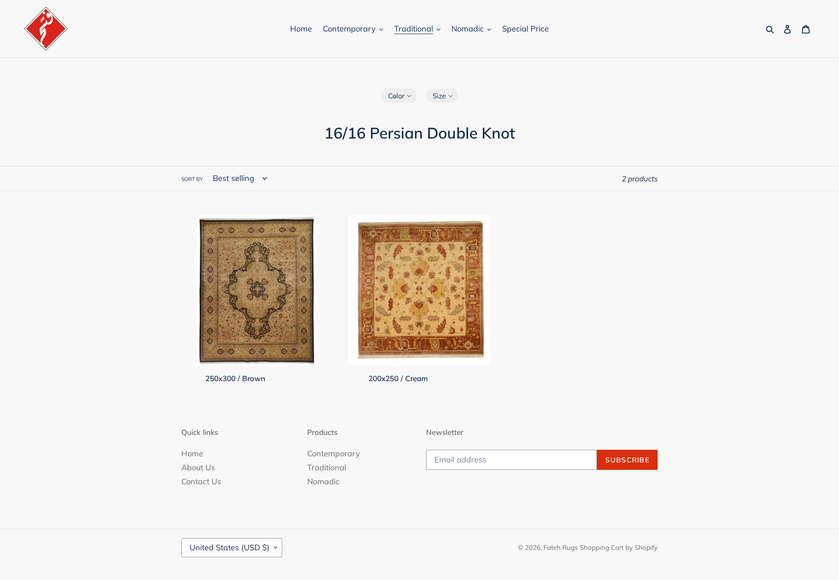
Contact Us (201, 481)
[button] (399, 95)
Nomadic (323, 481)
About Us (198, 467)
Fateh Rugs (561, 547)
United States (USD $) (230, 547)
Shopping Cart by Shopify (619, 547)
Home (192, 453)
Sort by (192, 179)
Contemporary (333, 453)
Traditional (326, 467)
